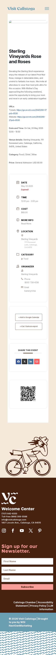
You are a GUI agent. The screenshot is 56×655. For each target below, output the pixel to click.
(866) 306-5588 (19, 516)
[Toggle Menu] (47, 8)
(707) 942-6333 (9, 513)
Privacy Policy (38, 605)
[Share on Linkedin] (30, 361)
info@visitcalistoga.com (13, 519)
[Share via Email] (37, 361)
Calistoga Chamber (24, 602)
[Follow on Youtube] (22, 531)
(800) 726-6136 (31, 282)
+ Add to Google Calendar (28, 317)
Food (26, 259)
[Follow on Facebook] (13, 531)
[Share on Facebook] (18, 361)
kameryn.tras (30, 291)
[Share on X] (24, 361)
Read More (26, 223)
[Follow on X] (31, 531)
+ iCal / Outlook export (29, 326)
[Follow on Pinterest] (40, 531)
